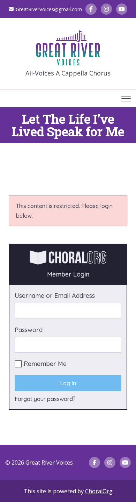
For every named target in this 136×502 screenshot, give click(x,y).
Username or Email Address (55, 296)
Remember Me (45, 364)
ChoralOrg (99, 491)
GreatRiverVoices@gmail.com (49, 9)
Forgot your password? (45, 398)
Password (29, 330)
